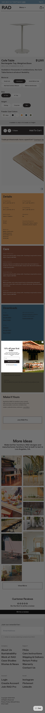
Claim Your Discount (12, 361)
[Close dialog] (42, 342)
